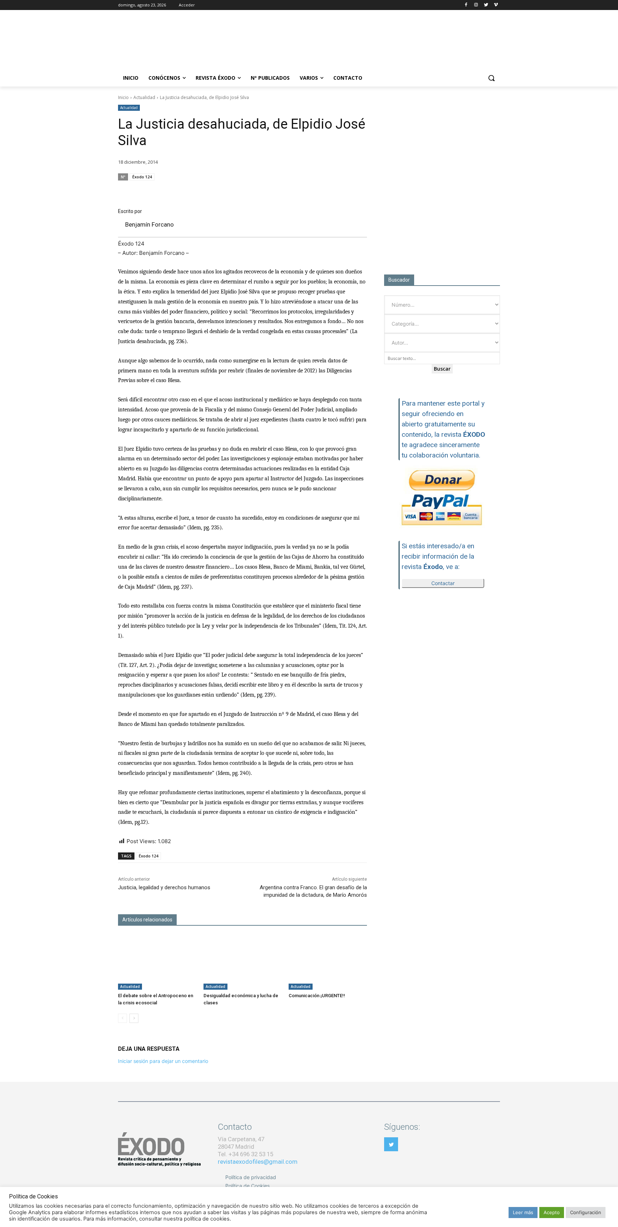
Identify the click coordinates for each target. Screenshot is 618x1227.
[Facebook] (466, 5)
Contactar (443, 583)
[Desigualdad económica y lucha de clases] (242, 962)
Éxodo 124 (142, 176)
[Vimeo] (496, 5)
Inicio (123, 97)
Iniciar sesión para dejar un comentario (163, 1061)
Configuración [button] (585, 1212)
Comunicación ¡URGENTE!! (317, 995)
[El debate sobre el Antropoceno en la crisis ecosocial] (157, 962)
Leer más (523, 1212)
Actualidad (144, 97)
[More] (359, 190)
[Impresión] (342, 190)
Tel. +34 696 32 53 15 (245, 1154)
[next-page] (133, 1018)
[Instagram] (476, 5)
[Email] (326, 190)
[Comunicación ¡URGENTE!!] (328, 962)
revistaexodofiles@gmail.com (258, 1161)
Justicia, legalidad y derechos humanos (164, 887)
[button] (491, 77)
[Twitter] (486, 5)
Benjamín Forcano (149, 224)
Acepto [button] (552, 1212)
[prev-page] (122, 1018)
